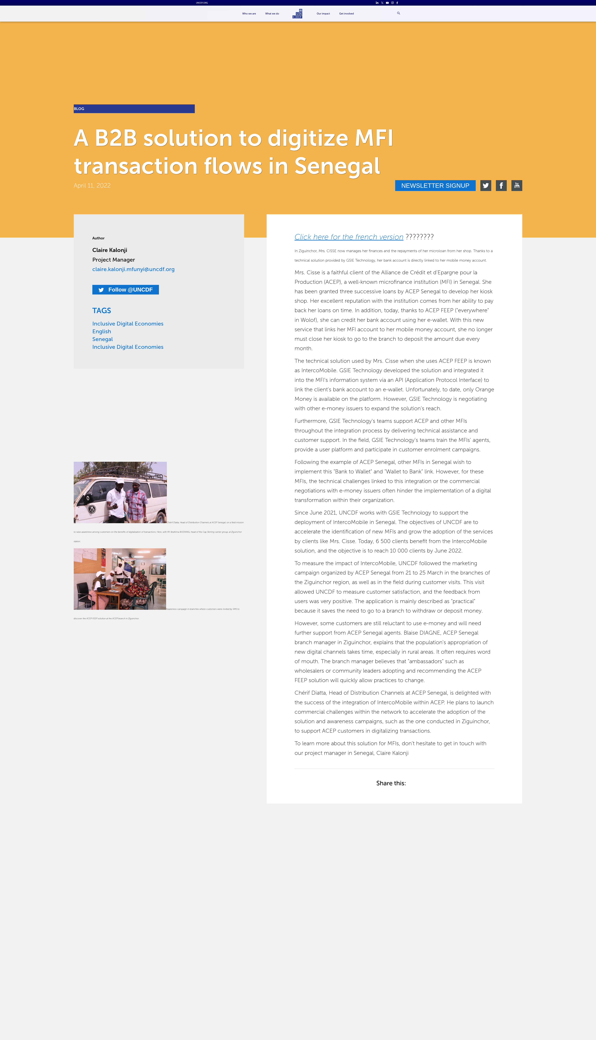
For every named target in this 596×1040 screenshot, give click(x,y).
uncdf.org (202, 3)
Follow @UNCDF (130, 289)
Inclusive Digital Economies (127, 324)
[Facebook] (397, 3)
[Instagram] (392, 3)
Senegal (102, 339)
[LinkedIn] (377, 3)
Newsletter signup (435, 185)
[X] (382, 3)
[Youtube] (387, 3)
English (101, 331)
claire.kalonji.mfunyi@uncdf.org (133, 269)
